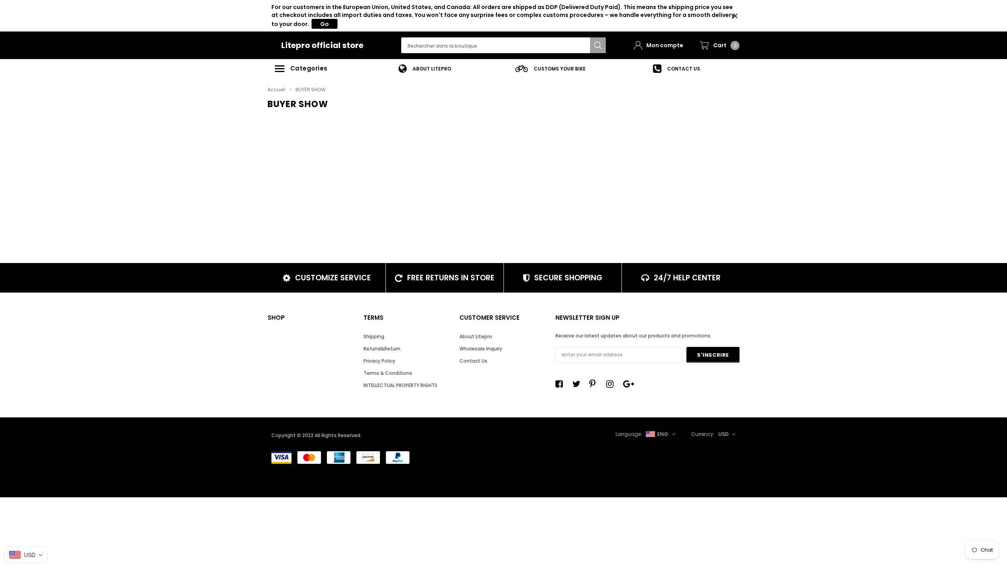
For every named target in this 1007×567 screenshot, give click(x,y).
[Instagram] (612, 383)
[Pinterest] (595, 383)
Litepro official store (322, 45)
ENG (662, 434)
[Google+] (629, 383)
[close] (735, 15)
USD (723, 434)
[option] (425, 69)
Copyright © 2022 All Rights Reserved (315, 435)
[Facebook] (561, 383)
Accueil (276, 89)
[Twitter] (578, 383)
